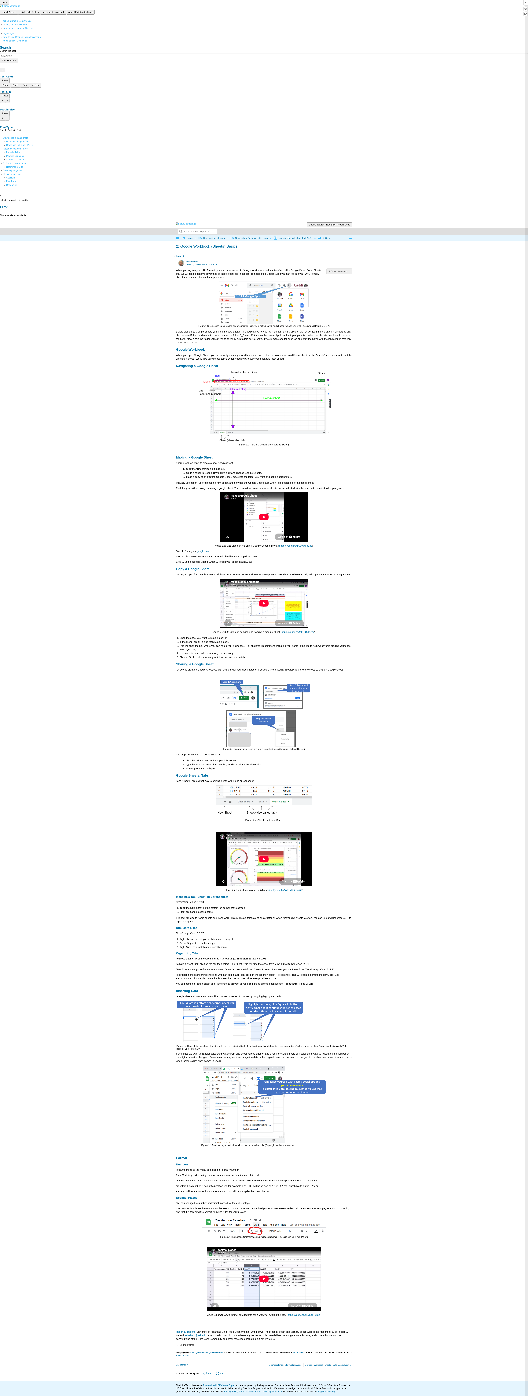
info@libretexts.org (325, 1391)
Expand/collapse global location (350, 237)
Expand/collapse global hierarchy (179, 238)
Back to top (181, 1365)
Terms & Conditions (248, 1391)
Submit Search (9, 60)
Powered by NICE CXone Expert (219, 1385)
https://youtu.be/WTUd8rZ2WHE (284, 890)
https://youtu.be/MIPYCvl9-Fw (297, 632)
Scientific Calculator (16, 159)
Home (189, 238)
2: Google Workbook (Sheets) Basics (206, 1352)
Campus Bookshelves (214, 238)
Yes (209, 1374)
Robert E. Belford (185, 1331)
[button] (11, 181)
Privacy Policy (231, 1391)
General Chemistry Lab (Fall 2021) (295, 238)
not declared (298, 1352)
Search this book (8, 51)
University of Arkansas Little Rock (251, 238)
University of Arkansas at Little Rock (201, 264)
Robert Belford (192, 261)
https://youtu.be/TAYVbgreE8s (295, 545)
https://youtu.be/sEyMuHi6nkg (304, 1315)
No (221, 1374)
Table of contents (339, 271)
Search (181, 231)
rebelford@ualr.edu (195, 1335)
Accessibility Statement (270, 1391)
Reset (5, 80)
